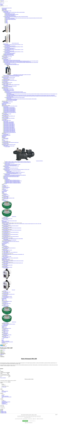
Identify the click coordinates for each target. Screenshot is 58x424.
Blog (2, 397)
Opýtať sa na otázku (3, 353)
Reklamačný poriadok (4, 402)
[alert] (29, 419)
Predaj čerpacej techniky (5, 391)
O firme (3, 395)
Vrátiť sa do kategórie (3, 377)
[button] (29, 422)
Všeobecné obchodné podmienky (6, 401)
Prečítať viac (32, 417)
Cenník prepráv (4, 403)
